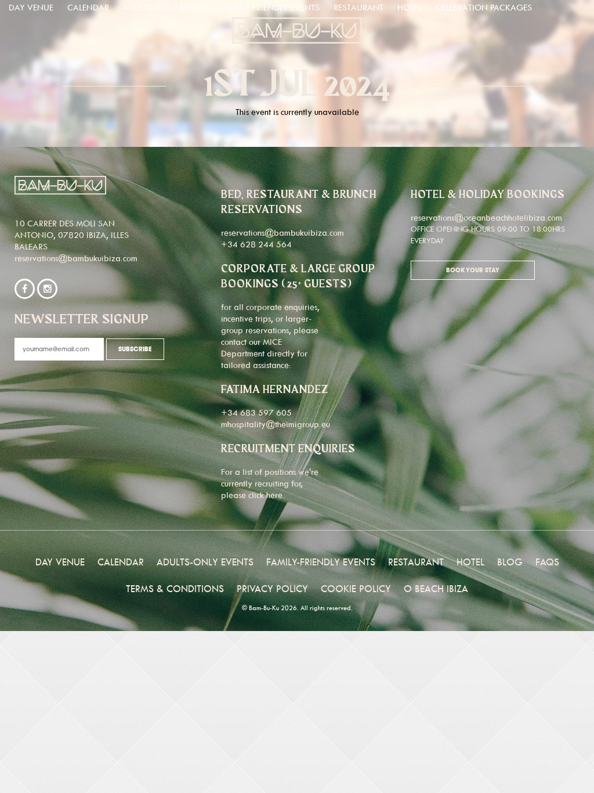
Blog (510, 562)
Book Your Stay (472, 271)
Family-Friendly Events (271, 7)
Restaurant (358, 7)
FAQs (547, 562)
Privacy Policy (272, 588)
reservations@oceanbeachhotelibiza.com (486, 217)
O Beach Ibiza (436, 588)
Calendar (88, 7)
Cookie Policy (356, 588)
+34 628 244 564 (256, 244)
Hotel (409, 7)
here (274, 494)
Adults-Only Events (166, 7)
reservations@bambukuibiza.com (76, 258)
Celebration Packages (484, 7)
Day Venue (31, 7)
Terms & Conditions (175, 588)
